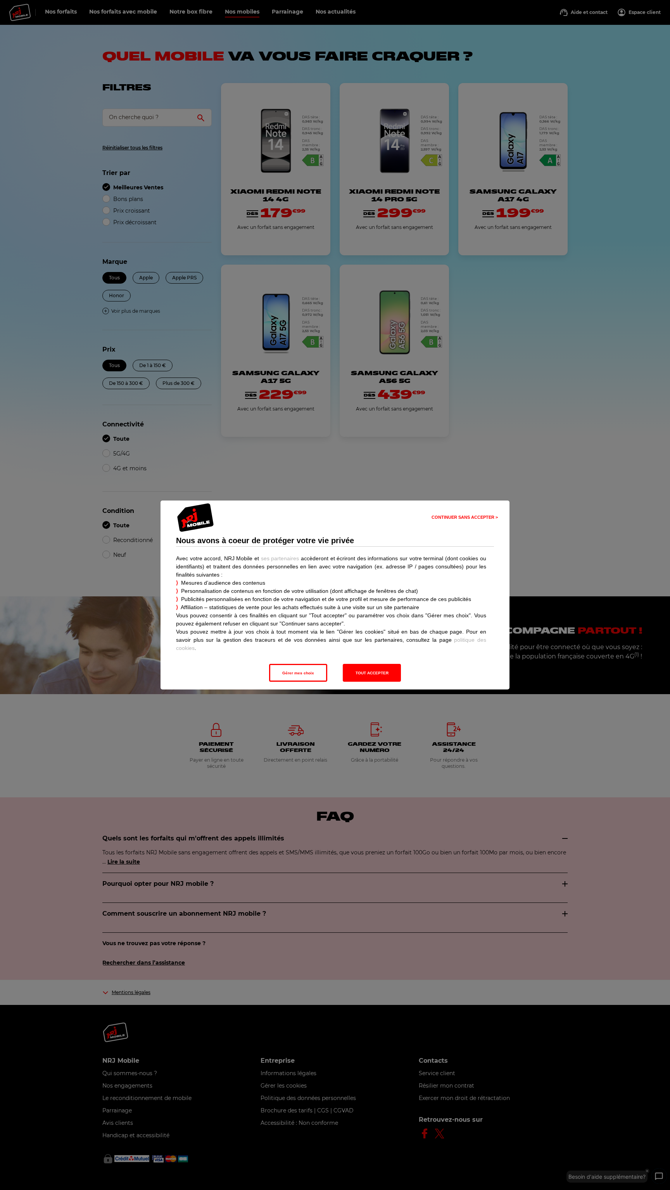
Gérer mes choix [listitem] (298, 673)
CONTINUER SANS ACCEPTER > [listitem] (465, 517)
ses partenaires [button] (280, 558)
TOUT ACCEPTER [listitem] (372, 673)
